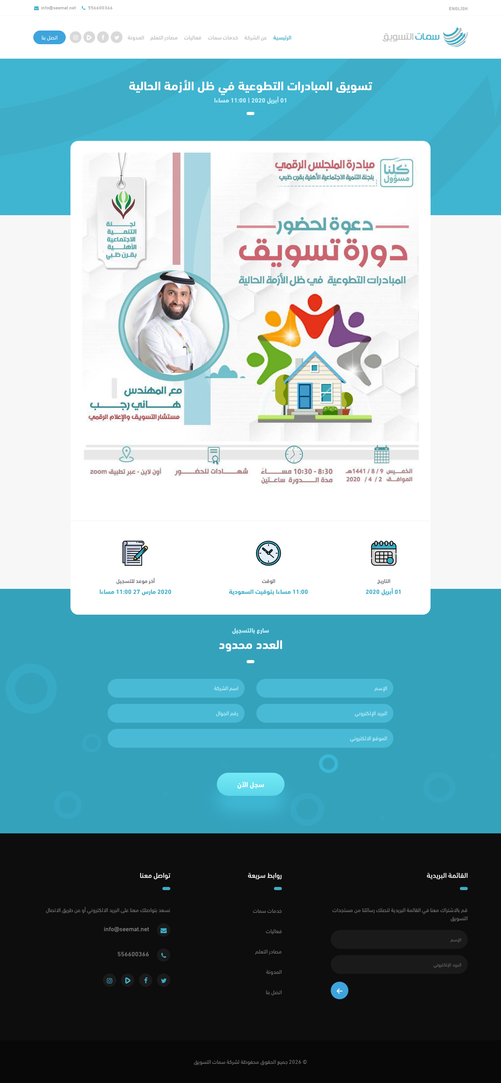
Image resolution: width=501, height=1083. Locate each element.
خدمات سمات (223, 37)
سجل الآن (250, 784)
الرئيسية (282, 37)
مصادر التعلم (164, 37)
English (458, 8)
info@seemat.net (58, 7)
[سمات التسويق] (425, 37)
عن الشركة (255, 37)
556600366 (100, 7)
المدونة (136, 37)
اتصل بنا (49, 37)
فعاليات (193, 37)
